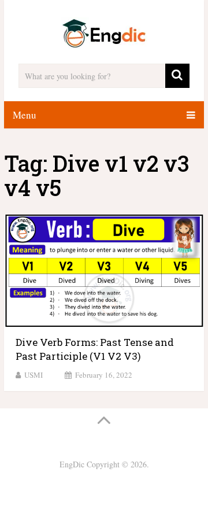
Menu (24, 114)
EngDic (72, 464)
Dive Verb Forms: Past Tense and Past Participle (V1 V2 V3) (95, 349)
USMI (33, 375)
